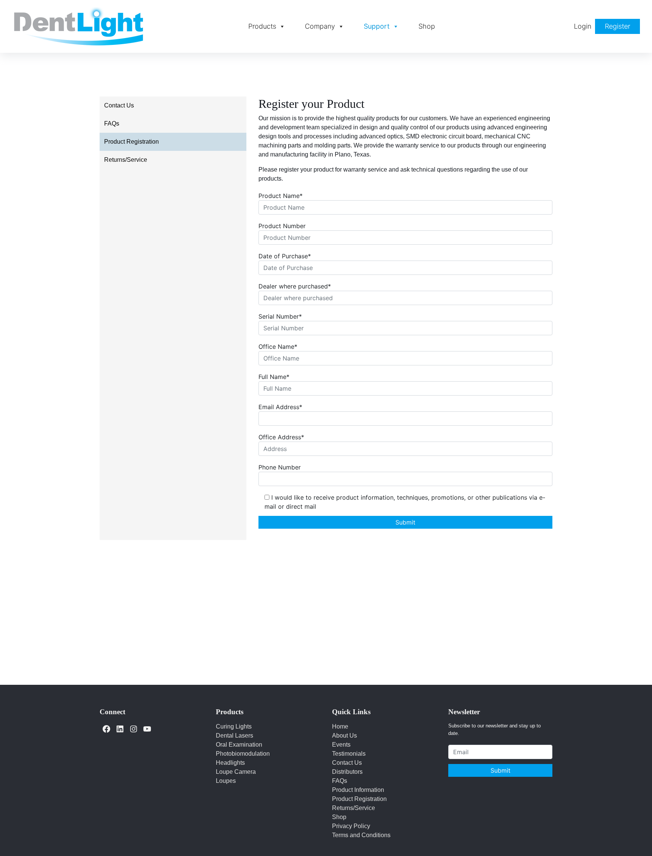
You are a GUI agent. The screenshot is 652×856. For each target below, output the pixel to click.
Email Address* (280, 407)
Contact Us (119, 105)
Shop (426, 26)
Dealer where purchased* (294, 286)
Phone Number (279, 467)
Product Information (358, 790)
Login (582, 26)
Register (617, 26)
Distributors (347, 772)
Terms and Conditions (361, 835)
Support (377, 26)
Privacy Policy (351, 826)
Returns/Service (125, 159)
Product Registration (131, 141)
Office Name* (277, 346)
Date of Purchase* (284, 256)
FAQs (111, 123)
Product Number (282, 226)
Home (340, 726)
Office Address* (281, 437)
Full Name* (273, 376)
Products (262, 26)
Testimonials (349, 753)
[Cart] (560, 26)
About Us (344, 735)
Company (320, 26)
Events (341, 744)
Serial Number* (280, 316)
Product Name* (280, 195)
